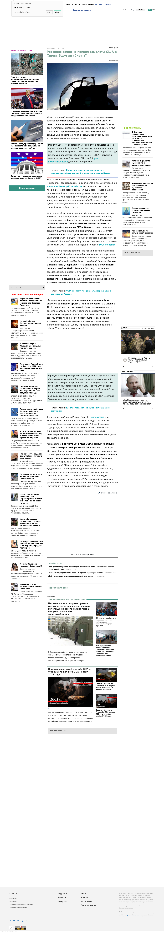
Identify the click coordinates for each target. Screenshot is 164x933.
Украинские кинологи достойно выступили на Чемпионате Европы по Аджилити (31, 302)
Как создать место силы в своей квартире (142, 232)
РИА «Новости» (107, 244)
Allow (57, 12)
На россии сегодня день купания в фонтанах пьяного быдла (31, 476)
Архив (140, 10)
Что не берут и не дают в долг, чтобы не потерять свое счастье (31, 456)
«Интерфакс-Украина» (133, 915)
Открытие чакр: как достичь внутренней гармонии (141, 210)
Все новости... (16, 287)
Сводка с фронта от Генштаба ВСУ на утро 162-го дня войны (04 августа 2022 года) (30, 390)
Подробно (62, 894)
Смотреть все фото (148, 329)
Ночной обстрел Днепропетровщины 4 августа (30, 323)
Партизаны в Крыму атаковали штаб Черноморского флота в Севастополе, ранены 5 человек (31, 498)
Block (49, 12)
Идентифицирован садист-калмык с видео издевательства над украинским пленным (30, 522)
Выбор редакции (21, 50)
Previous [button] (123, 366)
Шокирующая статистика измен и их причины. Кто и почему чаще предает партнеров (31, 544)
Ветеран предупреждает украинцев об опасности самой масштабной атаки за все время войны (27, 146)
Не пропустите (131, 128)
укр (153, 10)
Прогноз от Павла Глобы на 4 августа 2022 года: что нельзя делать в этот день (31, 367)
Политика (60, 48)
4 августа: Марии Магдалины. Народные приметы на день (30, 346)
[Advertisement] (82, 28)
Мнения (84, 898)
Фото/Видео (88, 4)
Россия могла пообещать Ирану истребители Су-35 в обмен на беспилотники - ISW (31, 412)
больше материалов (57, 731)
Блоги (77, 4)
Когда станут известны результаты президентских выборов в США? (26, 177)
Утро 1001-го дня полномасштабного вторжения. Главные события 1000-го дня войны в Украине (25, 80)
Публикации (51, 48)
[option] (138, 349)
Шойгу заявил (96, 417)
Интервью (128, 371)
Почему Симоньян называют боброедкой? (31, 565)
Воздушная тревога (82, 10)
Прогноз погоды (103, 4)
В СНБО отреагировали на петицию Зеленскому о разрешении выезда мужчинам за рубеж (31, 434)
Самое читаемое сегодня (27, 294)
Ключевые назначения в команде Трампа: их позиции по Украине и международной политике (26, 113)
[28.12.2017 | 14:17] (138, 342)
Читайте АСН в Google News (82, 554)
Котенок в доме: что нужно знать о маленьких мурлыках (141, 163)
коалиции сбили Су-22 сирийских (64, 186)
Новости (69, 4)
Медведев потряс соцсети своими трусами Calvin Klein (31, 586)
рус (149, 10)
